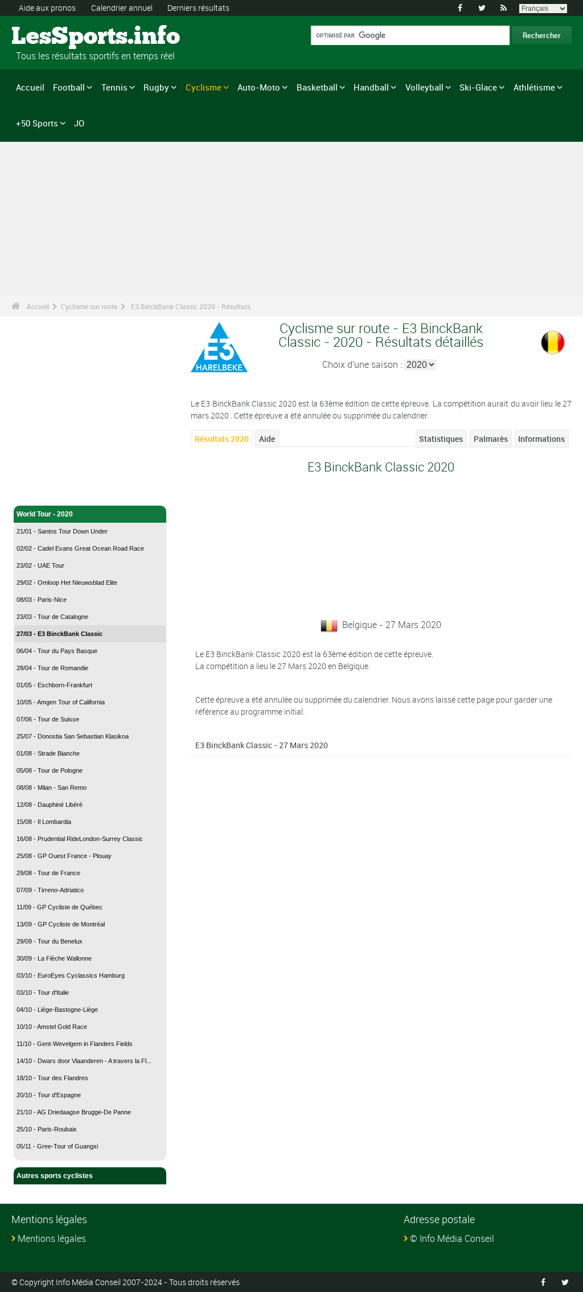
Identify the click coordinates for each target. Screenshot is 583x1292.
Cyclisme (203, 87)
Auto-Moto (258, 87)
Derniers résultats (198, 7)
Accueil (30, 87)
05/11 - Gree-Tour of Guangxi (57, 1146)
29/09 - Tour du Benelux (50, 941)
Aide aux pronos (47, 7)
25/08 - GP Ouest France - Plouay (64, 855)
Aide (267, 438)
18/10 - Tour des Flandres (52, 1077)
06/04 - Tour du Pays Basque (57, 650)
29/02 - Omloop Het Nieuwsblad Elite (67, 582)
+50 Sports (37, 123)
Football (69, 87)
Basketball (317, 87)
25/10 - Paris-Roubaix (47, 1129)
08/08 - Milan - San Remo (52, 787)
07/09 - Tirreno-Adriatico (50, 890)
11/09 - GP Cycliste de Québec (59, 907)
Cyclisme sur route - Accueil (63, 490)
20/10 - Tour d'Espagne (49, 1095)
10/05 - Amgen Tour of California (61, 702)
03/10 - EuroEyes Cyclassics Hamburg (71, 975)
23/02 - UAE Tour (40, 565)
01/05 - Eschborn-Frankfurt (54, 685)
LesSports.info (54, 37)
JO (79, 123)
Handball (371, 87)
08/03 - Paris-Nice (42, 599)
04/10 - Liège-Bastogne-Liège (57, 1009)
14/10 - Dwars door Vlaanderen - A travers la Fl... (84, 1060)
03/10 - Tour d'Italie (43, 992)
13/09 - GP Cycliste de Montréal (61, 924)
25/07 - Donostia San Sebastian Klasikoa (73, 736)
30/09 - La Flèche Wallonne (54, 958)
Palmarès (491, 438)
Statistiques (441, 438)
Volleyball (424, 87)
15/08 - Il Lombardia (44, 821)
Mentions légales (52, 1238)
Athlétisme (534, 87)
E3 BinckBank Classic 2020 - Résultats (191, 306)
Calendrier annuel (122, 7)
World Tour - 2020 (45, 514)
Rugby (156, 87)
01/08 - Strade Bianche (48, 753)
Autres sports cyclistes (55, 1176)
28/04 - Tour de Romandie (52, 668)
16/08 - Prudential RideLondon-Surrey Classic (80, 838)
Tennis (114, 87)
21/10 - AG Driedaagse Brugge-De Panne (74, 1112)
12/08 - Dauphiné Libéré (50, 804)
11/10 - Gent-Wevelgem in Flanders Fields (75, 1043)
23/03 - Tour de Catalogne (52, 616)
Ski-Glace (478, 87)
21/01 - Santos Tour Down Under (62, 531)
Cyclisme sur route (89, 306)
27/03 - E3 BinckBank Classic (59, 633)
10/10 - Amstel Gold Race (52, 1026)
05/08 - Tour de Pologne (50, 770)
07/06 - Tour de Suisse (48, 719)
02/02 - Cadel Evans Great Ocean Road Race (80, 548)
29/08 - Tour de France (48, 872)
